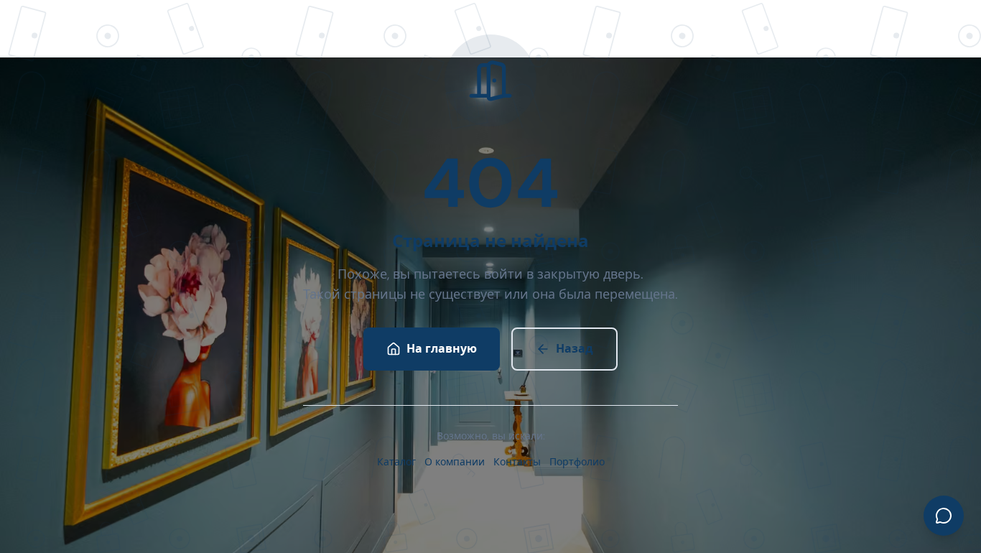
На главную (441, 348)
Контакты (517, 461)
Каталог (396, 461)
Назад (574, 348)
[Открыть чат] (944, 516)
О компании (454, 461)
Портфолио (577, 461)
